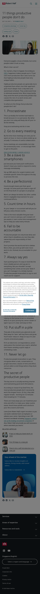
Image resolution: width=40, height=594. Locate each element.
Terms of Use (30, 300)
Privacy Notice (26, 304)
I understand (29, 310)
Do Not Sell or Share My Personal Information (10, 310)
